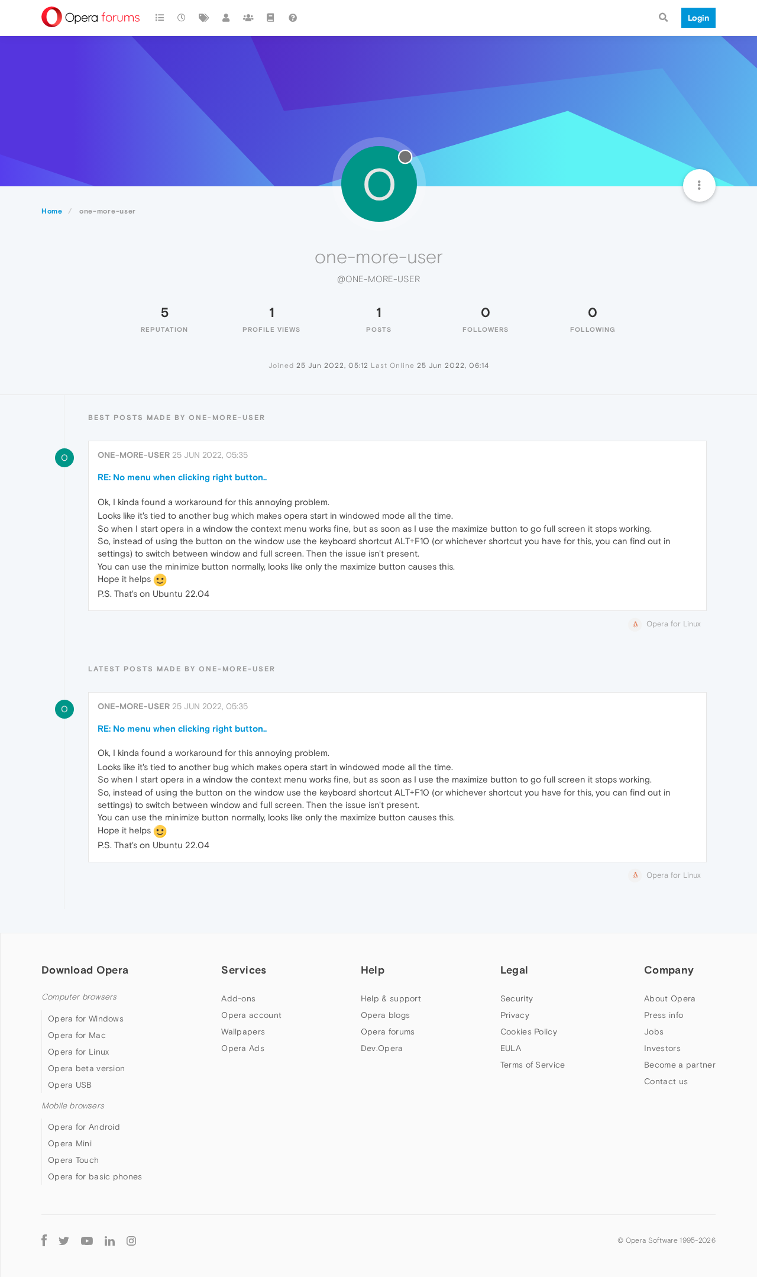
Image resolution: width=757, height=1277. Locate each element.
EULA (510, 1048)
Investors (662, 1048)
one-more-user (134, 455)
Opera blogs (385, 1015)
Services (243, 970)
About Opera (669, 998)
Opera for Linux (78, 1051)
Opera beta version (86, 1068)
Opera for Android (84, 1126)
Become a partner (680, 1064)
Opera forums (388, 1031)
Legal (514, 970)
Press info (663, 1015)
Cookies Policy (528, 1031)
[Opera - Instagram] (131, 1240)
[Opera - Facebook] (44, 1240)
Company (669, 970)
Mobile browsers (72, 1106)
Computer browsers (79, 997)
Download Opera (84, 970)
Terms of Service (532, 1064)
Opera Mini (70, 1143)
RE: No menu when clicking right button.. (182, 477)
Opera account (251, 1015)
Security (516, 998)
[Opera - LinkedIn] (110, 1240)
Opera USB (70, 1085)
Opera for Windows (86, 1018)
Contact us (666, 1081)
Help (372, 970)
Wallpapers (243, 1031)
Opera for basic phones (95, 1176)
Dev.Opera (382, 1048)
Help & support (391, 998)
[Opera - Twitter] (64, 1240)
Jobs (654, 1031)
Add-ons (238, 998)
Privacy (514, 1015)
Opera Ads (242, 1048)
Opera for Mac (77, 1035)
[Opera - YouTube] (87, 1240)
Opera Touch (73, 1160)
